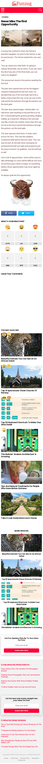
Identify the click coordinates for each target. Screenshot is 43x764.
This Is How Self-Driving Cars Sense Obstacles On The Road (21, 725)
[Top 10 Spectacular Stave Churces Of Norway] (21, 376)
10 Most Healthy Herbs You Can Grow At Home (18, 687)
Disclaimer (35, 758)
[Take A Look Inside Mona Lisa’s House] (21, 504)
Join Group (14, 758)
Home (6, 758)
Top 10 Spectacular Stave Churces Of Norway (19, 391)
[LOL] (4, 366)
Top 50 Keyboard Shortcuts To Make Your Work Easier (21, 423)
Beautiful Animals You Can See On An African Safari (19, 359)
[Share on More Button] (38, 213)
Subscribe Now (21, 650)
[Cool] (4, 398)
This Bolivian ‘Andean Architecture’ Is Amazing (18, 455)
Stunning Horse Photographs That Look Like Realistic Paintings (20, 676)
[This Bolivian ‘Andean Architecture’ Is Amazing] (21, 440)
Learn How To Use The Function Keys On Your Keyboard (18, 735)
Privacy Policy (25, 758)
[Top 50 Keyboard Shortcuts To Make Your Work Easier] (21, 408)
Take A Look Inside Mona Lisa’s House (19, 518)
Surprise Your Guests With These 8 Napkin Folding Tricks (19, 682)
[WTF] (9, 366)
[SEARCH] (40, 10)
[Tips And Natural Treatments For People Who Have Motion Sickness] (21, 472)
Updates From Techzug (14, 720)
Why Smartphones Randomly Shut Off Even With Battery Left (19, 741)
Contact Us (21, 760)
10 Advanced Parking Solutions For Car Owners (18, 730)
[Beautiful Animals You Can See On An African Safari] (21, 344)
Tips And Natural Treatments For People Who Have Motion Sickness (20, 487)
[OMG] (9, 334)
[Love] (4, 334)
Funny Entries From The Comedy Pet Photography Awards (19, 670)
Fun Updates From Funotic (16, 665)
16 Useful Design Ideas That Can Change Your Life (19, 747)
